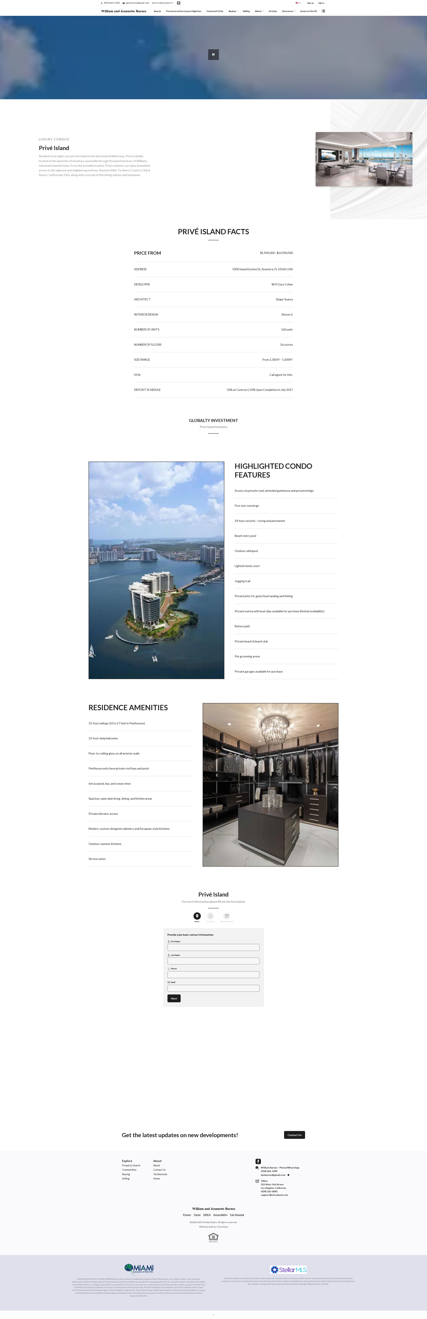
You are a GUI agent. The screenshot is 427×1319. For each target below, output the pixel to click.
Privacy (187, 1214)
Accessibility (220, 1214)
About (258, 11)
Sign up (310, 3)
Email (173, 982)
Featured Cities (215, 11)
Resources (287, 11)
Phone (174, 968)
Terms (197, 1214)
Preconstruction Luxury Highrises (183, 11)
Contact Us (295, 1134)
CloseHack (222, 1226)
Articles (273, 11)
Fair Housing (237, 1214)
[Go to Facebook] (179, 3)
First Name (175, 941)
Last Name (175, 955)
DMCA (207, 1214)
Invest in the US (308, 11)
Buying (232, 11)
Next (174, 998)
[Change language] (298, 3)
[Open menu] (323, 11)
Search (157, 11)
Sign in (321, 3)
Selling (246, 11)
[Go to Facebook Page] (258, 1161)
